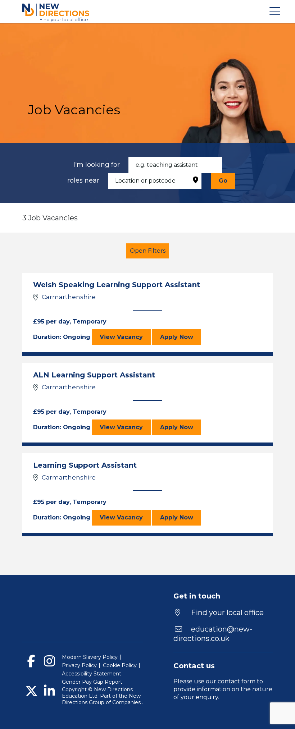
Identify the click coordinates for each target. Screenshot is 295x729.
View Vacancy (125, 336)
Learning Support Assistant (85, 465)
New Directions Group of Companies (102, 699)
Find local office (64, 19)
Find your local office (226, 612)
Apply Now (180, 336)
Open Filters (147, 250)
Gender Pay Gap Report (92, 682)
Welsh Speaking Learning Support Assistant (116, 284)
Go (223, 180)
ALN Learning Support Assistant (94, 375)
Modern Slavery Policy (90, 657)
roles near (83, 180)
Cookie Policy (120, 665)
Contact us (194, 665)
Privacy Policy (79, 665)
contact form (236, 681)
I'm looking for (96, 165)
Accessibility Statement (91, 673)
